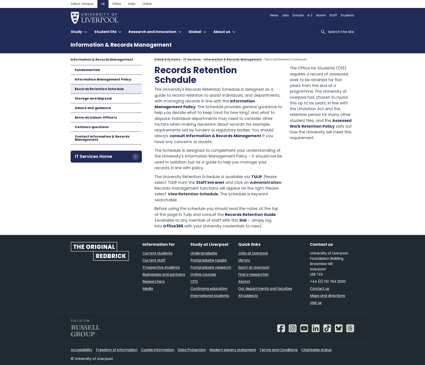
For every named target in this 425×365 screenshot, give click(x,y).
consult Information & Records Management (215, 135)
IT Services (192, 59)
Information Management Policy (103, 79)
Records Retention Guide (250, 214)
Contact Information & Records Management (102, 138)
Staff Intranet (210, 182)
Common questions (92, 127)
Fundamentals (87, 70)
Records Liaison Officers (96, 117)
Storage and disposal (93, 98)
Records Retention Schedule (99, 89)
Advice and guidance (93, 108)
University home (167, 59)
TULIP (256, 176)
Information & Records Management (121, 44)
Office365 (173, 226)
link (243, 220)
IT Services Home (93, 156)
